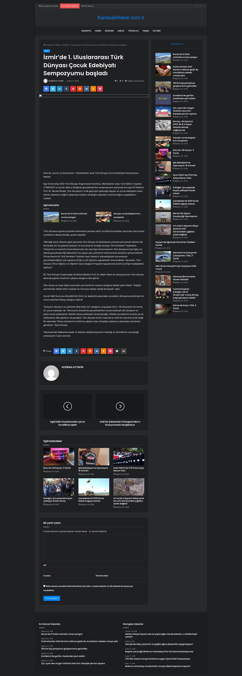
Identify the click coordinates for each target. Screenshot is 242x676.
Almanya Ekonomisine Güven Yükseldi (184, 278)
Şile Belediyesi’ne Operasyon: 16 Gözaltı (93, 469)
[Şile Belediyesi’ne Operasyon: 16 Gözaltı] (93, 456)
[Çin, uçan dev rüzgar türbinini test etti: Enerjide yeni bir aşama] (163, 112)
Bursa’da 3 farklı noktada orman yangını (185, 56)
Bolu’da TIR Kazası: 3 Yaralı (57, 468)
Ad (45, 565)
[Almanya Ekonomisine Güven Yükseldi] (163, 280)
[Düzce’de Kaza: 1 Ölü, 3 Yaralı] (163, 309)
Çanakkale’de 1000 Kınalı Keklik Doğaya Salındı (91, 499)
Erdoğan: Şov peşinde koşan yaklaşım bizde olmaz (57, 499)
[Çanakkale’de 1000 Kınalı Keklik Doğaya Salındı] (93, 487)
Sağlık (121, 31)
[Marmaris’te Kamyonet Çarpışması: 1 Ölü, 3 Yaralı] (163, 256)
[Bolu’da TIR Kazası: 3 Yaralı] (58, 456)
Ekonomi (109, 31)
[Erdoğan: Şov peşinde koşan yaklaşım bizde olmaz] (58, 487)
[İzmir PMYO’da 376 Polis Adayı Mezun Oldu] (128, 456)
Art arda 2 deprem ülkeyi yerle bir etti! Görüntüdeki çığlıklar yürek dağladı (128, 501)
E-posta (47, 575)
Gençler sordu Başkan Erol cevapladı (184, 139)
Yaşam (145, 31)
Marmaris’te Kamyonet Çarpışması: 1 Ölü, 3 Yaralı (185, 255)
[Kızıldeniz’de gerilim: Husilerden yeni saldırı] (163, 99)
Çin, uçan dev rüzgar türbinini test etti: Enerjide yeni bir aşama (185, 111)
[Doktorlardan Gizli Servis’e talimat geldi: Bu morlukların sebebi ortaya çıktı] (163, 70)
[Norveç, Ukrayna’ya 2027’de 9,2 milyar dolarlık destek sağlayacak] (163, 125)
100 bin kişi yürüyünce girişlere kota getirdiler (101, 6)
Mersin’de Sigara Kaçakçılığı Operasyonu (185, 215)
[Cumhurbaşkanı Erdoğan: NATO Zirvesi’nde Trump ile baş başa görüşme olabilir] (163, 293)
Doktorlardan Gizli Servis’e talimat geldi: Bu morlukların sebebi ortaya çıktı (185, 71)
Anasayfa (86, 31)
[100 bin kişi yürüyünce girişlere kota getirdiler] (163, 87)
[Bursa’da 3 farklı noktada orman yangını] (51, 217)
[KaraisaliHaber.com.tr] (121, 17)
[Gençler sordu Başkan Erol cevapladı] (103, 217)
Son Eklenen (177, 44)
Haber (98, 31)
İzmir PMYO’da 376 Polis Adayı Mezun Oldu (128, 469)
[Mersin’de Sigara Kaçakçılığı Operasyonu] (163, 217)
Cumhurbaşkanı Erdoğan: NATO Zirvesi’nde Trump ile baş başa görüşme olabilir (185, 293)
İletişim (157, 31)
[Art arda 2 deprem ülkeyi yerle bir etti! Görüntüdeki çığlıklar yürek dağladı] (128, 487)
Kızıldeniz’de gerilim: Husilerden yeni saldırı (184, 97)
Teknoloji (133, 31)
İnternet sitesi (102, 575)
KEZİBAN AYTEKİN (55, 81)
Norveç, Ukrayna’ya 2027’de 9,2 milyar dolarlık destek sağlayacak (183, 126)
